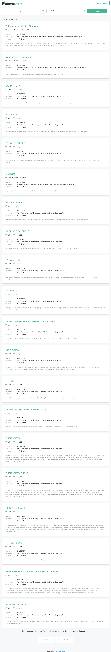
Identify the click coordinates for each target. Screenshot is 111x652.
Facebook (26, 651)
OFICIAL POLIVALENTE (17, 504)
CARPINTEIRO (12, 86)
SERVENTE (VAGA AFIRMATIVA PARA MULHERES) (30, 567)
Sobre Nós (77, 651)
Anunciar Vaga (63, 651)
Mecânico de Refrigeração (18, 57)
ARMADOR (10, 114)
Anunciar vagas (101, 3)
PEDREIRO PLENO (14, 600)
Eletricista (10, 172)
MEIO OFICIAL (12, 346)
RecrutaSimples (59, 647)
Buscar (97, 11)
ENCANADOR (12, 258)
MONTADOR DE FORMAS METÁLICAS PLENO (28, 317)
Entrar (71, 651)
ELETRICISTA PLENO (16, 469)
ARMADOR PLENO (14, 200)
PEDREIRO (10, 286)
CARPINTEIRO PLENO (16, 229)
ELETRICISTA (12, 434)
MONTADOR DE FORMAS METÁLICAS (24, 405)
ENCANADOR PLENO (16, 143)
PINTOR (9, 377)
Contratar (34, 651)
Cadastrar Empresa (50, 651)
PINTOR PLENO (13, 539)
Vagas (41, 651)
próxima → (67, 636)
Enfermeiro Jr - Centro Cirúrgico (21, 26)
